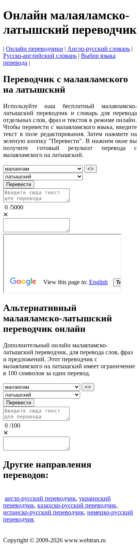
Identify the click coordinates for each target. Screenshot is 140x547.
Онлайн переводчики (34, 48)
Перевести (18, 184)
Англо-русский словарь (98, 48)
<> (91, 169)
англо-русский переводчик (40, 498)
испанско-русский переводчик (43, 512)
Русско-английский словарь (40, 55)
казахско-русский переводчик (76, 505)
